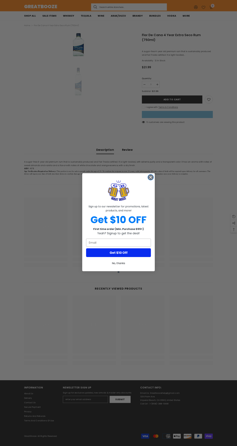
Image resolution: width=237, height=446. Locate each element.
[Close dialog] (150, 177)
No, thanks (118, 263)
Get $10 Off (119, 252)
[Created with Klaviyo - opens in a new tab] (118, 272)
